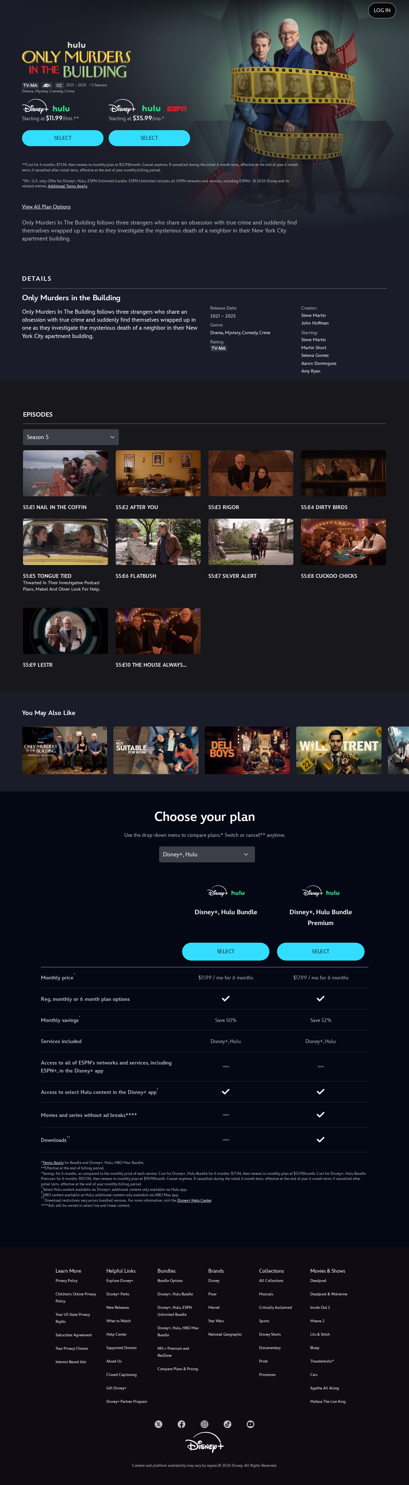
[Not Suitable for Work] (155, 750)
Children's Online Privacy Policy (76, 1297)
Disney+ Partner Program (126, 1401)
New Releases (117, 1307)
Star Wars (216, 1321)
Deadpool (318, 1280)
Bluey (314, 1348)
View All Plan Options (46, 207)
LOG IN (382, 10)
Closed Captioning (121, 1374)
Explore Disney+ (119, 1280)
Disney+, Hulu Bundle (175, 1294)
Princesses (267, 1374)
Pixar (212, 1294)
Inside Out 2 (320, 1307)
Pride (263, 1361)
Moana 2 (317, 1321)
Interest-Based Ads (71, 1362)
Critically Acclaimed (275, 1307)
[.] (158, 1424)
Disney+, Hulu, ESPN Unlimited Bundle (175, 1311)
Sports (264, 1321)
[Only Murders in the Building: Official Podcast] (64, 750)
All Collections (271, 1280)
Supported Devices (121, 1348)
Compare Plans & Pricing (178, 1369)
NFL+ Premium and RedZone (173, 1352)
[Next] (396, 749)
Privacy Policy (66, 1280)
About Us (114, 1361)
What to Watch (118, 1321)
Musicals (266, 1294)
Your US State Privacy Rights (73, 1318)
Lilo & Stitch (320, 1334)
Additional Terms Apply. (68, 186)
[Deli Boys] (247, 750)
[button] (128, 1271)
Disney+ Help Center (194, 1200)
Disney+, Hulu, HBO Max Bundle (178, 1331)
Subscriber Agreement (74, 1335)
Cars (314, 1374)
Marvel (214, 1307)
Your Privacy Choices (72, 1348)
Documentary (270, 1348)
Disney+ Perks (117, 1294)
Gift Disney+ (116, 1388)
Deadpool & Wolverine (328, 1294)
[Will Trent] (338, 750)
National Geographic (225, 1334)
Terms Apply (53, 1162)
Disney (213, 1280)
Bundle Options (170, 1280)
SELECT (63, 138)
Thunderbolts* (322, 1361)
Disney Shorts (270, 1334)
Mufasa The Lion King (328, 1401)
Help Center (116, 1334)
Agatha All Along (324, 1388)
